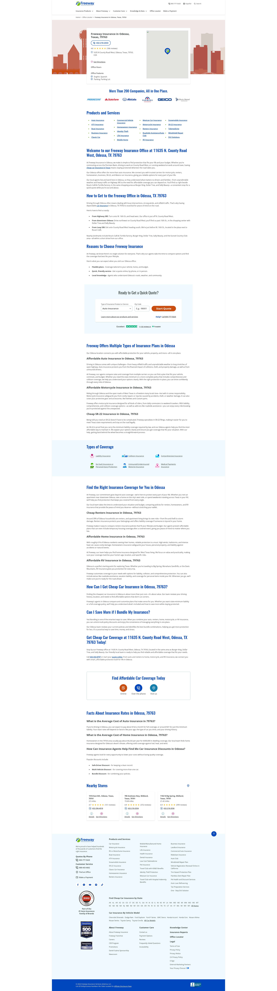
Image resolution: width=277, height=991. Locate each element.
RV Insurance (148, 140)
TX (165, 906)
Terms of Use (175, 946)
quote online (117, 657)
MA (170, 903)
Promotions (113, 947)
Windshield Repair (175, 133)
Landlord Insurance (178, 847)
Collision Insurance (136, 456)
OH (138, 906)
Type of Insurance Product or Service (114, 304)
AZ (120, 903)
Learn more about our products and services (119, 317)
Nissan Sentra (114, 920)
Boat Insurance (97, 129)
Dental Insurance (146, 857)
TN (161, 906)
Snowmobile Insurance (177, 120)
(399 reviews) (181, 805)
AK (110, 903)
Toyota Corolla (137, 920)
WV (185, 906)
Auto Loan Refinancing (179, 883)
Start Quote (163, 308)
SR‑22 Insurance (175, 124)
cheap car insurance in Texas (98, 168)
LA (167, 903)
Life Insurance (123, 135)
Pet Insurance (145, 865)
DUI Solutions (174, 137)
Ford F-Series (151, 917)
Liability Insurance (103, 456)
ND (113, 906)
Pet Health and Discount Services (183, 879)
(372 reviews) (145, 805)
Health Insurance (146, 854)
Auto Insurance (97, 120)
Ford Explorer (140, 917)
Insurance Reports (179, 932)
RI (152, 906)
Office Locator (87, 17)
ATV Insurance (97, 124)
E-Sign (172, 961)
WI (182, 906)
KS (161, 903)
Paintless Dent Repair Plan (180, 876)
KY (164, 903)
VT (174, 906)
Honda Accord (172, 917)
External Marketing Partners (180, 964)
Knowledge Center (179, 927)
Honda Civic (183, 917)
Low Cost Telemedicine (148, 861)
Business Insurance (99, 133)
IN (158, 903)
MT (197, 903)
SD (158, 906)
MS (193, 903)
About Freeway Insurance (118, 932)
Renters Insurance (150, 129)
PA (149, 906)
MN (185, 903)
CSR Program (114, 943)
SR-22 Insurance (115, 866)
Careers (112, 939)
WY (189, 906)
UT (168, 906)
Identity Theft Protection (149, 872)
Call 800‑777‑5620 (169, 317)
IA (149, 903)
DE (137, 903)
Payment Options (145, 936)
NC (110, 906)
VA (171, 906)
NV (131, 906)
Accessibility (143, 947)
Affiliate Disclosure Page (123, 986)
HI (146, 903)
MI (182, 903)
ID (152, 903)
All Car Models (149, 920)
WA (178, 906)
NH (120, 906)
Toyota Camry (125, 920)
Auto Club (174, 858)
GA (143, 903)
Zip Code (138, 304)
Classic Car (95, 137)
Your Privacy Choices (178, 968)
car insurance (102, 205)
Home (78, 17)
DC (133, 903)
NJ (124, 906)
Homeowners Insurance (127, 127)
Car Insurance (114, 844)
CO (127, 903)
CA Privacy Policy (176, 957)
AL (113, 903)
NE (117, 906)
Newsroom (113, 954)
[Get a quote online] (123, 688)
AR (117, 903)
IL (155, 903)
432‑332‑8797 (95, 657)
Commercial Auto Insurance (181, 851)
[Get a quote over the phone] (138, 688)
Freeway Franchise (116, 936)
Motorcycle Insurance (152, 124)
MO (189, 903)
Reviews (142, 939)
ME (178, 903)
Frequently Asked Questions (149, 943)
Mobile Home (122, 140)
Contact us (143, 932)
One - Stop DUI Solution (180, 890)
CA (123, 903)
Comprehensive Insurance (171, 456)
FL (140, 903)
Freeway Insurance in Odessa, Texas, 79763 (110, 17)
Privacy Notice (175, 953)
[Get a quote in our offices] (154, 688)
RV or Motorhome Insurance (119, 851)
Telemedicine (173, 129)
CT (130, 903)
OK (142, 906)
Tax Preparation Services (180, 887)
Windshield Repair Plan (179, 862)
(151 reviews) (110, 805)
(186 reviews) (112, 48)
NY (135, 906)
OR (145, 906)
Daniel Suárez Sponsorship (119, 950)
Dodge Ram (129, 917)
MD (174, 903)
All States (195, 906)
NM (127, 906)
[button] (167, 51)
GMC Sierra (161, 917)
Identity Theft (122, 131)
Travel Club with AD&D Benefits (151, 868)
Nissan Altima (194, 917)
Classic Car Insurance (117, 869)
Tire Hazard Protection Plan (181, 872)
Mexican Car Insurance (152, 120)
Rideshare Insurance (178, 855)
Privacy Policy (175, 950)
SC (155, 906)
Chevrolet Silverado (116, 917)
